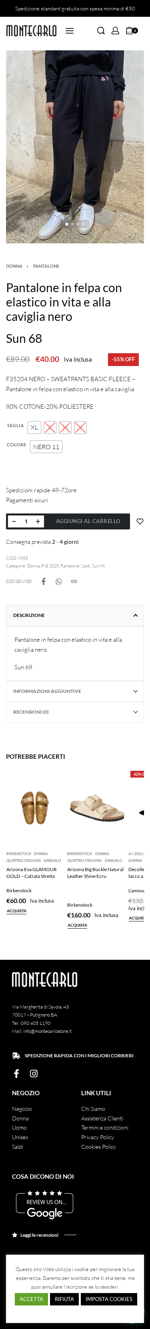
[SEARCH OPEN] (101, 30)
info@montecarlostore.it (47, 1031)
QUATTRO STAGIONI (23, 860)
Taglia (15, 425)
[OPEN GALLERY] (75, 146)
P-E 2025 (50, 566)
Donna (14, 266)
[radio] (34, 428)
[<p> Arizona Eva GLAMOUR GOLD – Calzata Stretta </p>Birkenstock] (35, 807)
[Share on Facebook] (43, 581)
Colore (16, 445)
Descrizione (29, 615)
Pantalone (46, 266)
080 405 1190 (35, 1023)
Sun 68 (98, 566)
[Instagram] (33, 1073)
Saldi (85, 566)
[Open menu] (69, 31)
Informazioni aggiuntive (47, 691)
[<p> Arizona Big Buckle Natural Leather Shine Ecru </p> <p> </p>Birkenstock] (95, 807)
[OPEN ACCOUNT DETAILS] (115, 30)
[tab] (75, 615)
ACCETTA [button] (31, 1299)
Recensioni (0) (31, 712)
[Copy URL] (74, 581)
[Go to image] (67, 224)
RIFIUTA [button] (64, 1299)
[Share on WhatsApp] (58, 581)
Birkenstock (18, 853)
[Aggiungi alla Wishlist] (140, 521)
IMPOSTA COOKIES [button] (109, 1299)
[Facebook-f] (16, 1073)
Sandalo (52, 860)
